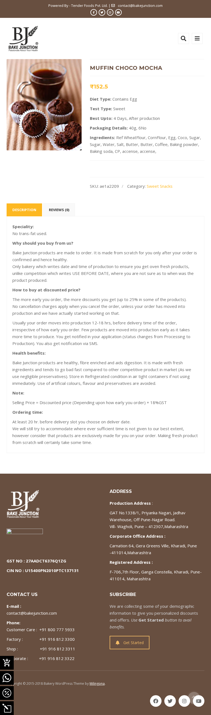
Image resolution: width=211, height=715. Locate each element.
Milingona (97, 683)
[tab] (24, 209)
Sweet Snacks (160, 186)
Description (24, 209)
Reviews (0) (59, 209)
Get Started (133, 642)
